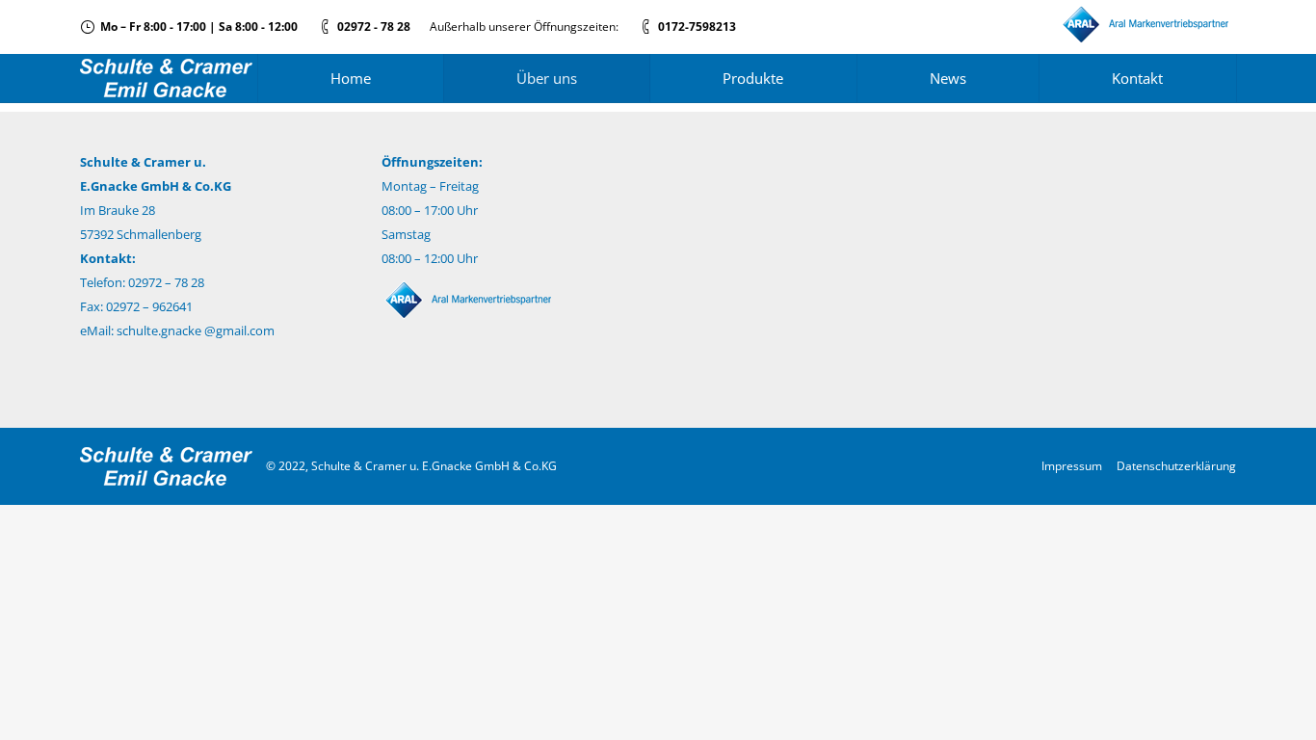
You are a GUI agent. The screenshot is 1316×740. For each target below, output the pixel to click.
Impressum (1071, 466)
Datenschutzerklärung (1176, 466)
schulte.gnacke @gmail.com (196, 330)
